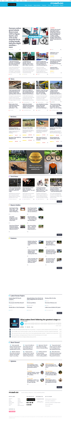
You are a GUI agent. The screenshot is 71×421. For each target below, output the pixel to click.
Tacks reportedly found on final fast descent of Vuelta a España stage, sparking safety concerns (15, 92)
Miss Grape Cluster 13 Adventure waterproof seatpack (41, 138)
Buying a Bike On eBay (50, 298)
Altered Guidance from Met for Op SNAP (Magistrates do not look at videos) (35, 299)
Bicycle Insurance (21, 405)
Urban (38, 110)
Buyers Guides (11, 402)
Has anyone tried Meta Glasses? (16, 302)
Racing (11, 102)
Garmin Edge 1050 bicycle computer (15, 299)
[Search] (1, 1)
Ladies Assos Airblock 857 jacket (52, 307)
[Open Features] (46, 5)
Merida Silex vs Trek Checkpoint (17, 307)
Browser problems (31, 302)
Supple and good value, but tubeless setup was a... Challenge (14, 132)
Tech (10, 405)
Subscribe (12, 411)
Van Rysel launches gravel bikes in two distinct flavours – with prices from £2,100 (42, 189)
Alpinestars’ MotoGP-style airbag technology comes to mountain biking (42, 347)
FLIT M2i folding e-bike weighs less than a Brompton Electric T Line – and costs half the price (56, 189)
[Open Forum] (51, 5)
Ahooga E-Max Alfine (28, 128)
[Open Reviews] (32, 5)
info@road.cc (54, 399)
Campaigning (40, 102)
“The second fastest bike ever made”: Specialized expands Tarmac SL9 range (15, 189)
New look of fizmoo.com (51, 302)
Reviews (10, 401)
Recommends (20, 402)
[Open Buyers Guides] (40, 5)
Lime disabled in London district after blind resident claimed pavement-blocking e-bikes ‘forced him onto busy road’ (42, 107)
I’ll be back (29, 307)
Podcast (19, 401)
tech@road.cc (52, 400)
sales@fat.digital (57, 402)
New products (13, 199)
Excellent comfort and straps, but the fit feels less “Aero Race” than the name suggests (56, 132)
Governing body (27, 110)
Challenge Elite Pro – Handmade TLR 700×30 (14, 128)
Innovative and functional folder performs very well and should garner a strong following (28, 131)
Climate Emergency (52, 102)
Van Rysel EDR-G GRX (28, 137)
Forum (19, 398)
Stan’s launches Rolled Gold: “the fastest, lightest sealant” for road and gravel (29, 189)
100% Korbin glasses (41, 128)
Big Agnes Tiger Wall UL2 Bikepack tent (15, 138)
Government (26, 102)
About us (10, 398)
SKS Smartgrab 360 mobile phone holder (55, 138)
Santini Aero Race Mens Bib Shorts (55, 128)
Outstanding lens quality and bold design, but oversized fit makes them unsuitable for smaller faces (42, 131)
